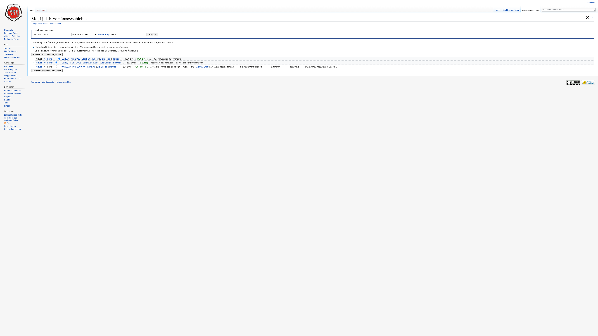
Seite (31, 10)
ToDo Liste (8, 54)
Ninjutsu (7, 97)
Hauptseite (8, 30)
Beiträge (116, 59)
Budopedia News (11, 39)
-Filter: (107, 34)
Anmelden (591, 3)
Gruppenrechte (10, 76)
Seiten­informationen (12, 129)
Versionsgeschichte (530, 10)
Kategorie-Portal (11, 33)
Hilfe (592, 17)
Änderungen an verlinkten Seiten (11, 119)
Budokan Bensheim (12, 94)
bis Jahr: (38, 34)
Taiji (6, 103)
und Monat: (77, 34)
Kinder (7, 106)
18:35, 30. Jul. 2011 (71, 62)
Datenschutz (35, 82)
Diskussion (105, 59)
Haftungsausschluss (63, 82)
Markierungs (104, 34)
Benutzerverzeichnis (12, 78)
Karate (7, 100)
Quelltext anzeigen (511, 10)
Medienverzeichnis (12, 57)
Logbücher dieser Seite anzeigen (47, 24)
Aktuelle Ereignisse (12, 36)
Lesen (497, 10)
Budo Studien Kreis (12, 91)
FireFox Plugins (10, 51)
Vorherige (49, 59)
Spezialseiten (10, 72)
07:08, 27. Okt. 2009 (72, 66)
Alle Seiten (8, 66)
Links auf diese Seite (13, 115)
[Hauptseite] (13, 12)
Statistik (7, 82)
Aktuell (39, 62)
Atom (9, 123)
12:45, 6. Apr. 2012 (71, 59)
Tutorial (7, 48)
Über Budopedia (48, 82)
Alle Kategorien (10, 69)
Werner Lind (202, 66)
